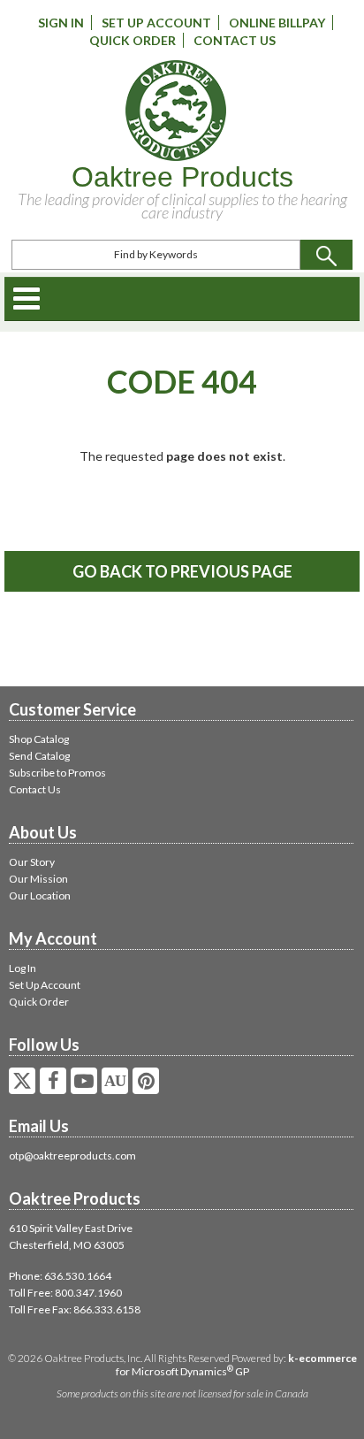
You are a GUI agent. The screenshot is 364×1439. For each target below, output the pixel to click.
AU (114, 1081)
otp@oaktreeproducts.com (72, 1155)
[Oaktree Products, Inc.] (175, 110)
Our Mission (38, 878)
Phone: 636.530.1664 (60, 1275)
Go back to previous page (182, 571)
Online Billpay (277, 22)
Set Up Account (156, 22)
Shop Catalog (39, 739)
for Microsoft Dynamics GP (236, 1364)
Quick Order (132, 40)
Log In (22, 968)
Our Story (32, 862)
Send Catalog (39, 755)
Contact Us (234, 40)
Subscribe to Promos (57, 772)
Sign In (61, 22)
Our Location (40, 895)
